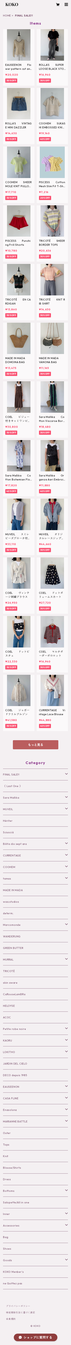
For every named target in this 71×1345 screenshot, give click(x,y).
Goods (7, 1260)
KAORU (7, 1040)
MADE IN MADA (13, 890)
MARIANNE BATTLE (15, 1121)
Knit (5, 1156)
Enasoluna (10, 1110)
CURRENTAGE (12, 855)
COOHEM (9, 867)
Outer (7, 1133)
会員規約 (11, 1319)
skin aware (10, 982)
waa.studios (11, 901)
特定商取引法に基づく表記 (20, 1312)
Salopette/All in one (16, 1202)
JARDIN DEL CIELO (15, 1063)
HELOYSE (9, 1006)
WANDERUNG (12, 936)
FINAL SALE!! (11, 774)
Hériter (8, 820)
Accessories (11, 1225)
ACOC (7, 1017)
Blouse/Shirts (12, 1167)
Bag (5, 1237)
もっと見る (35, 745)
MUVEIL (8, 809)
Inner (6, 1214)
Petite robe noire (14, 1029)
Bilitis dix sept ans (15, 844)
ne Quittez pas (12, 1283)
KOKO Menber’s (13, 1272)
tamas (7, 878)
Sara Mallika (11, 797)
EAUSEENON (11, 1086)
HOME (7, 15)
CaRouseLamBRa (14, 994)
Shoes (7, 1248)
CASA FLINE (11, 1098)
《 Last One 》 (12, 786)
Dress (7, 1179)
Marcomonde (12, 925)
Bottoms (9, 1191)
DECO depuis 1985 (15, 1075)
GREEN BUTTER (13, 948)
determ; (8, 913)
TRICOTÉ (9, 971)
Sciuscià (8, 832)
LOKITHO (9, 1052)
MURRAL (8, 959)
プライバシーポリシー (18, 1306)
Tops (6, 1144)
